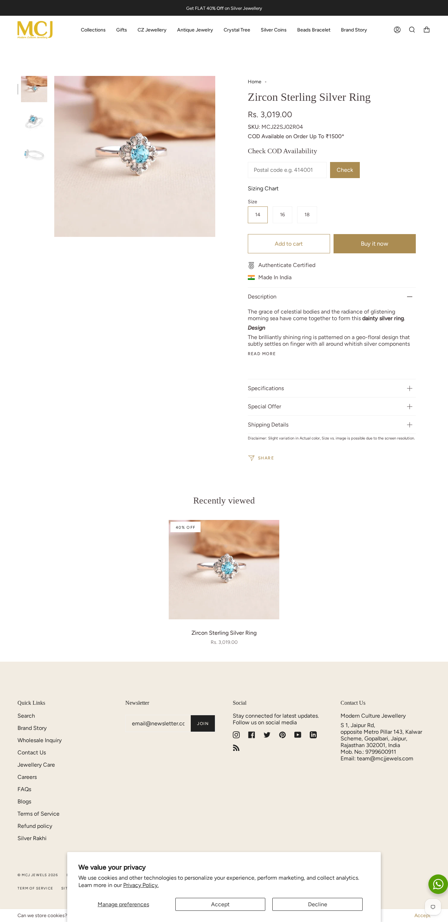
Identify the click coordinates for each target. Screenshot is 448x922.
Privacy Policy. (141, 885)
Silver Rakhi (32, 838)
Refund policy (35, 826)
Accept (220, 904)
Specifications (266, 388)
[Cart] (426, 30)
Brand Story (32, 728)
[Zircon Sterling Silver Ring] (224, 569)
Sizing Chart (263, 188)
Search (26, 715)
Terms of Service (38, 813)
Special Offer (264, 406)
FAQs (24, 789)
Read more (262, 354)
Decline (317, 904)
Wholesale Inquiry (40, 740)
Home (254, 82)
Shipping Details (268, 424)
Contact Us (32, 752)
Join (203, 723)
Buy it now (374, 243)
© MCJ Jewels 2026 (38, 875)
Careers (27, 777)
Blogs (24, 801)
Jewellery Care (36, 764)
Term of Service (35, 888)
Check (345, 170)
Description (262, 296)
